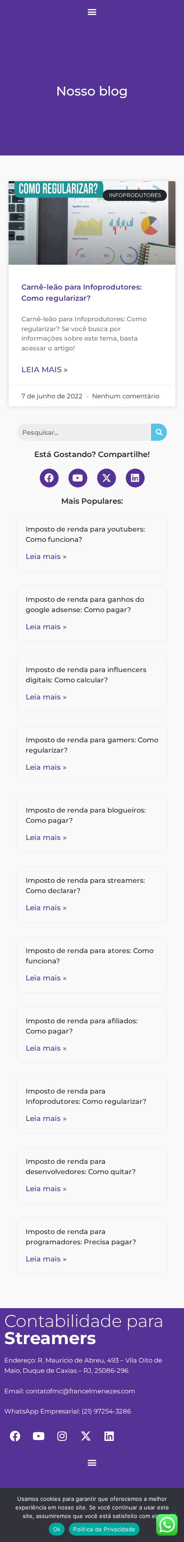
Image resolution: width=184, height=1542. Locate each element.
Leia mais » (44, 369)
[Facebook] (49, 478)
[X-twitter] (106, 478)
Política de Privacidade (104, 1529)
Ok (57, 1529)
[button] (92, 11)
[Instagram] (62, 1436)
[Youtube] (77, 478)
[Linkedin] (135, 478)
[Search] (159, 432)
